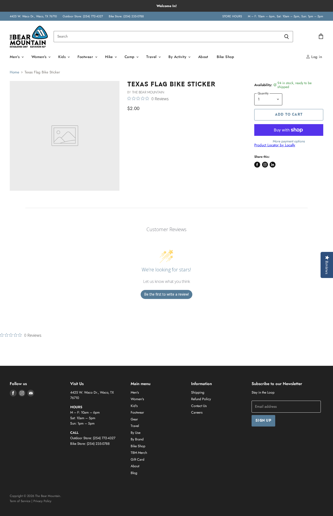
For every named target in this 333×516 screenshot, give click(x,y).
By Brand (137, 439)
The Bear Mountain (148, 92)
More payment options (289, 141)
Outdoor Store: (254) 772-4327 (83, 16)
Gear (134, 419)
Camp (130, 57)
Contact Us (199, 405)
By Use (135, 432)
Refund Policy (201, 399)
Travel (152, 57)
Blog (134, 472)
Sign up (263, 421)
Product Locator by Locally (274, 145)
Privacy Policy (42, 501)
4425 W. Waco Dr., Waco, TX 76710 (33, 16)
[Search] (286, 36)
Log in (316, 57)
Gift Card (137, 459)
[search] (167, 36)
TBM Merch (139, 452)
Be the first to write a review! (166, 294)
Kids (62, 57)
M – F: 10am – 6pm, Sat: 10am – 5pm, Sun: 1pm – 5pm (285, 16)
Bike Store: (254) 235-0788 (126, 16)
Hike (109, 57)
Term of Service (20, 501)
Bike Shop (225, 57)
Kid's (134, 405)
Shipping (197, 392)
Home (14, 72)
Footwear (86, 57)
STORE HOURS (232, 16)
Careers (197, 412)
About (203, 57)
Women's (39, 57)
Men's (15, 57)
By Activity (177, 57)
